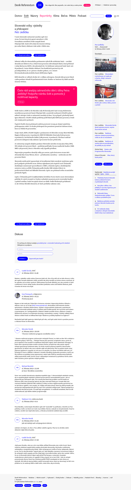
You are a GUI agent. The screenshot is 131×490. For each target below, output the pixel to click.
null (111, 478)
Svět (26, 16)
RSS (44, 485)
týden (102, 174)
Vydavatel (50, 478)
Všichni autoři (40, 478)
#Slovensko (108, 164)
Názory (34, 16)
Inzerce (105, 478)
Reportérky (46, 16)
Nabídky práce (78, 478)
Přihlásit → (22, 259)
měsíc (107, 174)
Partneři (18, 480)
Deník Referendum (24, 5)
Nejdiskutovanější (109, 172)
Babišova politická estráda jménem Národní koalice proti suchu (105, 203)
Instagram (37, 485)
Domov (18, 16)
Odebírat (109, 5)
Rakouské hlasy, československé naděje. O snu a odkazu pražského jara (104, 195)
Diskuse (68, 478)
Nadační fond (89, 478)
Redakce (31, 478)
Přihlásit (98, 5)
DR (40, 5)
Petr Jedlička (22, 32)
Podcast (82, 16)
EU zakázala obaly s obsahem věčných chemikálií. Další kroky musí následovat (105, 211)
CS (115, 16)
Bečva (64, 16)
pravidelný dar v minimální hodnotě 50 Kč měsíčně (53, 243)
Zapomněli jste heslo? (36, 259)
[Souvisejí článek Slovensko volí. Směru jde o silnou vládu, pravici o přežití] (105, 91)
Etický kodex (60, 478)
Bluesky (98, 478)
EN (118, 16)
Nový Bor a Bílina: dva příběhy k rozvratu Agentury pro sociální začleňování (105, 187)
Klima (56, 16)
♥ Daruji (87, 5)
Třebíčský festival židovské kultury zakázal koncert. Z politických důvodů (105, 180)
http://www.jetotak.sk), (39, 305)
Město (72, 16)
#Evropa (98, 164)
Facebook (19, 485)
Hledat (108, 16)
